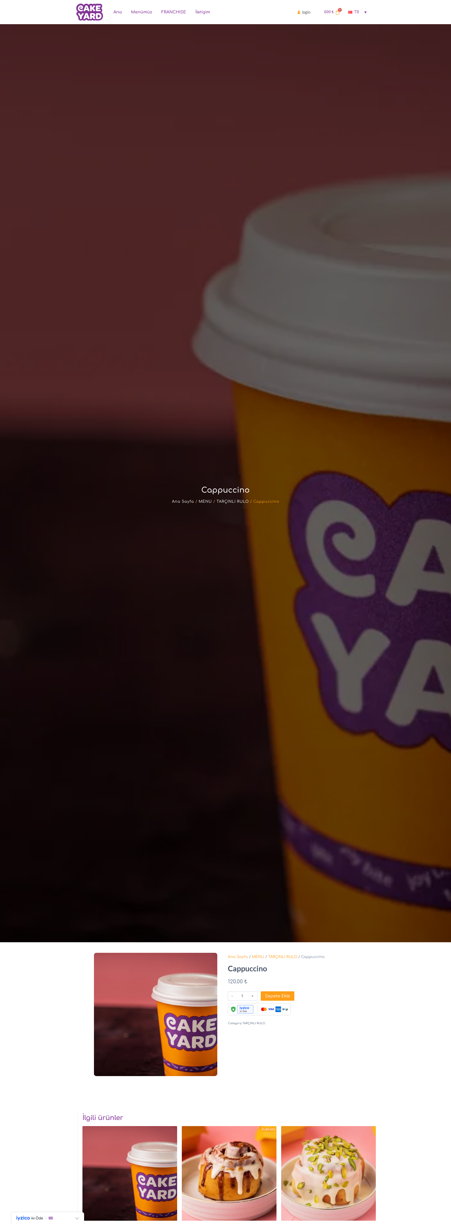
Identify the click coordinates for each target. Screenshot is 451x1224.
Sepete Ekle (277, 996)
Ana (117, 12)
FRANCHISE (173, 12)
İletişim (202, 12)
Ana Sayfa (183, 501)
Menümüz (141, 12)
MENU (205, 501)
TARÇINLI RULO (233, 501)
